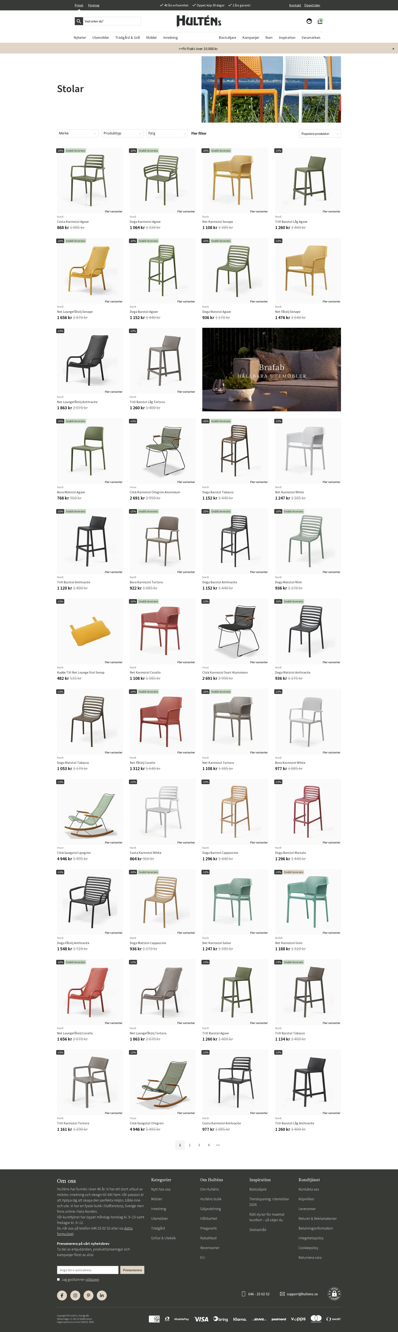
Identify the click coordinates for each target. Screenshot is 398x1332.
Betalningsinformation (315, 1228)
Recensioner (209, 1247)
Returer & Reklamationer (317, 1218)
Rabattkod (208, 1238)
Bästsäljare (258, 1189)
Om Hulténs (209, 1189)
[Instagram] (75, 1295)
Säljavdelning (210, 1208)
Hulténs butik (210, 1199)
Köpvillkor (306, 1199)
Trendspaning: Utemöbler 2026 (269, 1202)
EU (202, 1257)
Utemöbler (159, 1218)
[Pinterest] (88, 1295)
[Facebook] (62, 1295)
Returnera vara (310, 1257)
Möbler (156, 1199)
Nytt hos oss (161, 1189)
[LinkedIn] (102, 1295)
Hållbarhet (208, 1218)
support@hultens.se (302, 1294)
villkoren (92, 1279)
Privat (79, 5)
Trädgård (158, 1228)
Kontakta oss (308, 1189)
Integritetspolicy (311, 1238)
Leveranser (307, 1208)
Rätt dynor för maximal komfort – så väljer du (266, 1217)
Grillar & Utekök (163, 1238)
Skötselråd (257, 1229)
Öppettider (312, 5)
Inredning (158, 1208)
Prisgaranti (208, 1228)
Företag (94, 5)
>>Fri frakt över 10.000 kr (198, 48)
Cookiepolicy (308, 1247)
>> (218, 1145)
